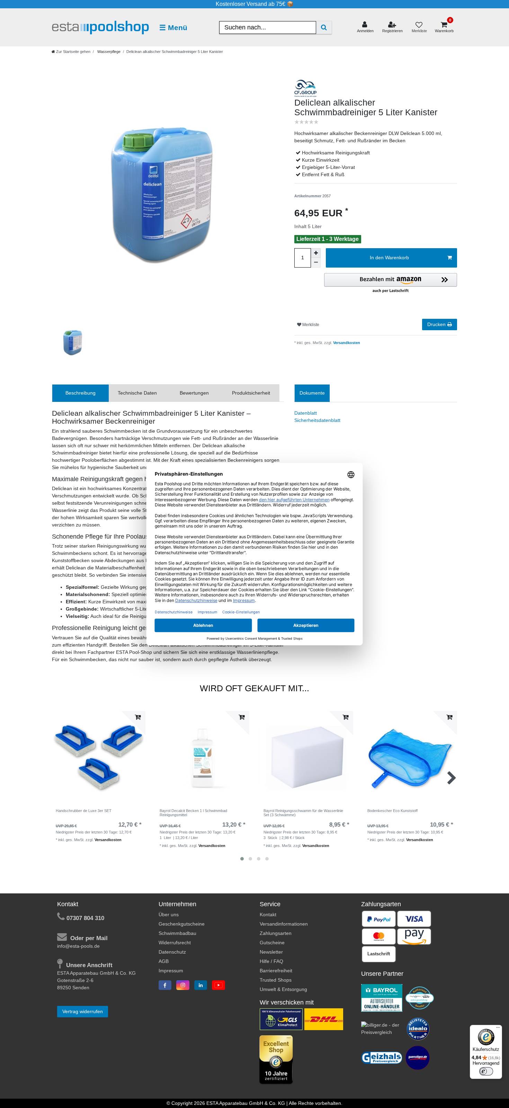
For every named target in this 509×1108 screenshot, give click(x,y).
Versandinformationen (284, 924)
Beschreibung (80, 393)
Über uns (169, 914)
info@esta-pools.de (78, 946)
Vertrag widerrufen (82, 1011)
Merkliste (310, 324)
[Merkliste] (419, 27)
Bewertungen (194, 393)
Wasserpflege (108, 51)
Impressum (171, 970)
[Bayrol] (382, 997)
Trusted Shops (276, 980)
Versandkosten (346, 343)
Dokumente (312, 393)
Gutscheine (272, 942)
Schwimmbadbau (177, 933)
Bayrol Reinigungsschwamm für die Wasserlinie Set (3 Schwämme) (303, 813)
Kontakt (268, 914)
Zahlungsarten (276, 933)
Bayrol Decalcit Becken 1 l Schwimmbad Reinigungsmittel (193, 813)
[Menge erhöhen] (316, 253)
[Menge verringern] (316, 263)
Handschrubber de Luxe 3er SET (83, 811)
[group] (98, 757)
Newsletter (271, 952)
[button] (390, 283)
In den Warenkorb (389, 257)
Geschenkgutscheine (182, 924)
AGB (164, 961)
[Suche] (324, 27)
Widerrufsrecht (175, 942)
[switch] (486, 1071)
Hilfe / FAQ (271, 961)
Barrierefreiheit (276, 970)
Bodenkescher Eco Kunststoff (392, 811)
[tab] (80, 393)
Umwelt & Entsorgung (283, 989)
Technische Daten (137, 393)
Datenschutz (172, 952)
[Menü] (498, 1029)
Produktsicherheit (251, 393)
